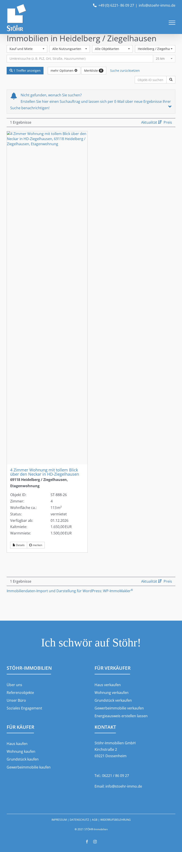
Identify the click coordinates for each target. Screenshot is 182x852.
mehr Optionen (62, 70)
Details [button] (20, 545)
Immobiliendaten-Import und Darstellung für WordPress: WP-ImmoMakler (70, 590)
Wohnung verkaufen (112, 692)
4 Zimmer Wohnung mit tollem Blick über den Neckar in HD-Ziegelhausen (44, 472)
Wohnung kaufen (21, 751)
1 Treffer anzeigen (27, 70)
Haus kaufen (17, 743)
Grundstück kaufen (23, 759)
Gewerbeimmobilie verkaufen (119, 708)
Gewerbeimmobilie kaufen (29, 767)
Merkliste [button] (93, 70)
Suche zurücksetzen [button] (125, 70)
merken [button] (37, 545)
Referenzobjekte (20, 692)
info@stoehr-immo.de (157, 5)
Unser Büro (16, 700)
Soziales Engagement (24, 708)
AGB (94, 820)
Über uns (14, 684)
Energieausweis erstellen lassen (121, 715)
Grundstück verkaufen (113, 700)
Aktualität (149, 122)
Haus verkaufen (108, 684)
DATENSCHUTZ (79, 820)
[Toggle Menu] (172, 23)
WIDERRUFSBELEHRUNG (115, 820)
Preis (168, 122)
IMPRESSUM (59, 820)
